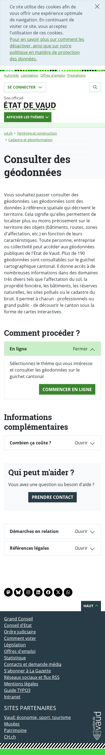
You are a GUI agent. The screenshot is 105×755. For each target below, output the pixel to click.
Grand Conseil (18, 619)
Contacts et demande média (32, 664)
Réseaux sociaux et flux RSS (32, 677)
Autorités (11, 75)
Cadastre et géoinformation (30, 139)
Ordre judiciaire (20, 632)
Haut (88, 605)
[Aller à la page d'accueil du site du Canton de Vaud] (52, 103)
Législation (29, 75)
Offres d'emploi (52, 75)
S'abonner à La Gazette (27, 671)
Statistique (15, 658)
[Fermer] (97, 6)
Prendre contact (52, 497)
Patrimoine (15, 730)
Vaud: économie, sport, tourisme (37, 717)
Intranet (12, 697)
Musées (12, 724)
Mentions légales (21, 684)
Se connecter (22, 87)
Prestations (76, 75)
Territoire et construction (37, 133)
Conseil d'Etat (18, 625)
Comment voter (20, 638)
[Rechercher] (95, 87)
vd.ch (8, 133)
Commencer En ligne (67, 389)
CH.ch (10, 737)
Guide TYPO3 (17, 690)
